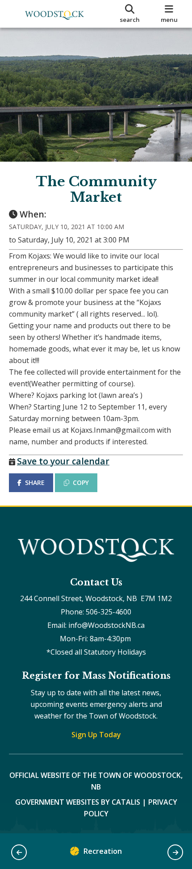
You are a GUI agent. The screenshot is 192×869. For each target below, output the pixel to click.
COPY (81, 482)
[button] (19, 852)
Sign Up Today (96, 734)
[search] (130, 14)
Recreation (102, 851)
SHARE (35, 482)
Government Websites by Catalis (77, 802)
